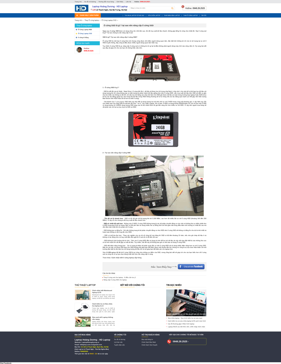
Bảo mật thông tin (147, 339)
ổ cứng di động (83, 37)
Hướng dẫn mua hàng (106, 2)
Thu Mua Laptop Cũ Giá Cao (134, 15)
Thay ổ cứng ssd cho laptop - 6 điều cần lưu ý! (119, 277)
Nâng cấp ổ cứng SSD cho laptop (115, 280)
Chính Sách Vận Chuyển (149, 345)
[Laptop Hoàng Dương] (141, 13)
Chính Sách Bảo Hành (149, 342)
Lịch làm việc (118, 342)
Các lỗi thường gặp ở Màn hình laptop (181, 324)
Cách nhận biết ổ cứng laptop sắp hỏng (126, 258)
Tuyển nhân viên (119, 345)
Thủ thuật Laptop (85, 285)
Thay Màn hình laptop (172, 15)
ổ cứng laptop (119, 102)
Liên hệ (128, 2)
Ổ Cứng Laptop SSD (85, 33)
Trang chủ (78, 20)
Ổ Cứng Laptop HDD (85, 29)
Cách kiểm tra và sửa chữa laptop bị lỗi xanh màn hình (187, 321)
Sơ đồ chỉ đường (119, 339)
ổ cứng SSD (114, 31)
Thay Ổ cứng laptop (190, 15)
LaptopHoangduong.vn (90, 342)
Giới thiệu (120, 2)
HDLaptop (112, 252)
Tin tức (203, 15)
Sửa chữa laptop (154, 15)
